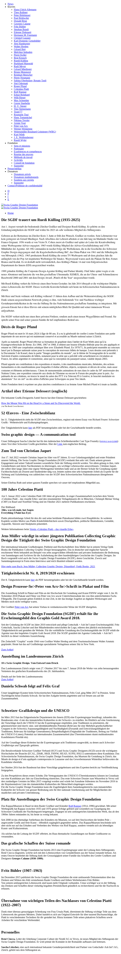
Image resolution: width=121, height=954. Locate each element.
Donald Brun (20, 21)
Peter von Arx (21, 126)
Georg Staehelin (22, 103)
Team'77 (18, 111)
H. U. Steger (20, 106)
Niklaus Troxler (21, 120)
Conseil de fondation (24, 163)
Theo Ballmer (21, 12)
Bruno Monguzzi (22, 72)
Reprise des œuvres (23, 154)
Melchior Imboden (23, 52)
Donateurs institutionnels (26, 177)
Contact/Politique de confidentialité (25, 185)
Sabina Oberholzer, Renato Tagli (30, 80)
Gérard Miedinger (23, 69)
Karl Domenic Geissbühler (27, 40)
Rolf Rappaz (20, 92)
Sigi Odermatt (21, 83)
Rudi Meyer (20, 66)
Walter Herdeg (21, 46)
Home (11, 213)
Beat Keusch (20, 57)
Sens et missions (22, 146)
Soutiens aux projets (24, 180)
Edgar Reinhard (22, 94)
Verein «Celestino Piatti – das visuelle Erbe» (52, 529)
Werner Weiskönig (23, 128)
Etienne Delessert (22, 32)
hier (30, 427)
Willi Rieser (20, 97)
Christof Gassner (22, 38)
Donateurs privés (22, 174)
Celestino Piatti (21, 89)
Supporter (19, 165)
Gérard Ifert (20, 49)
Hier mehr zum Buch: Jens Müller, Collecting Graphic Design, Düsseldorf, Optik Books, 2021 (48, 566)
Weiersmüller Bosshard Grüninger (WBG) (35, 131)
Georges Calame (22, 23)
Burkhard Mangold (23, 63)
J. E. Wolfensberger (23, 137)
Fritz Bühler (20, 26)
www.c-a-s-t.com (108, 441)
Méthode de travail (23, 157)
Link (60, 444)
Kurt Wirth (19, 134)
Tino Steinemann (22, 109)
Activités (18, 160)
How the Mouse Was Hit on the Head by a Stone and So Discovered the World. (41, 403)
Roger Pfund (20, 86)
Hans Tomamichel (23, 117)
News (10, 4)
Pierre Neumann (22, 77)
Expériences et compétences (28, 151)
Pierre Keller (20, 55)
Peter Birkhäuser (22, 15)
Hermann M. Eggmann (25, 35)
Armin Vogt (20, 123)
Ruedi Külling (21, 60)
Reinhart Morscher (23, 75)
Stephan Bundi (21, 29)
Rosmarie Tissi (21, 114)
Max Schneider (21, 100)
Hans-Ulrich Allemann (25, 9)
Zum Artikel (7, 649)
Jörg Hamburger (22, 43)
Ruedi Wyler (20, 140)
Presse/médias (14, 168)
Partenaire (19, 148)
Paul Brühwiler (21, 18)
